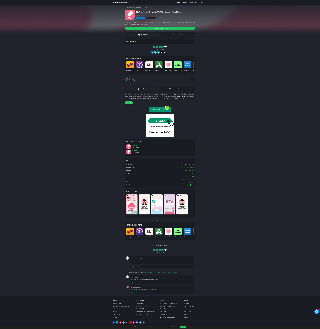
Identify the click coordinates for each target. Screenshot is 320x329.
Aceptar (183, 326)
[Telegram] (123, 322)
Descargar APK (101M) (160, 28)
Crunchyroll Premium (141, 306)
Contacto (114, 311)
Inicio (178, 2)
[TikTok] (127, 322)
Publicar (189, 269)
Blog (201, 2)
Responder (134, 282)
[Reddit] (143, 322)
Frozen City (163, 308)
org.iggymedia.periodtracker (186, 167)
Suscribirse (141, 18)
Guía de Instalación (177, 35)
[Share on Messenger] (152, 52)
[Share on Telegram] (158, 52)
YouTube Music (188, 311)
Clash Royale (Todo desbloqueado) (145, 311)
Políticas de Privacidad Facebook (120, 306)
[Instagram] (133, 322)
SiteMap (114, 317)
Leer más (129, 102)
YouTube (186, 314)
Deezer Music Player (189, 306)
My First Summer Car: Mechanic (168, 317)
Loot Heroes (163, 311)
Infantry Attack (164, 314)
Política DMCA (116, 314)
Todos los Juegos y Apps (142, 314)
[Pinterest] (130, 322)
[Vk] (140, 322)
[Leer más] (160, 102)
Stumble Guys (187, 303)
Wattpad (186, 308)
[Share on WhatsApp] (155, 52)
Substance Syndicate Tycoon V (168, 306)
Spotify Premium (140, 303)
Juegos (185, 2)
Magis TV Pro (187, 317)
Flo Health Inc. (140, 15)
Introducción (142, 89)
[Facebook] (113, 322)
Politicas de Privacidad (172, 326)
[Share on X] (161, 52)
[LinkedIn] (137, 322)
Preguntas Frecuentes (177, 89)
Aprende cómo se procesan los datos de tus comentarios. (165, 272)
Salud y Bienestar (189, 170)
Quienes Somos (116, 303)
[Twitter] (117, 322)
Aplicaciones (193, 2)
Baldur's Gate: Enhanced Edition (168, 303)
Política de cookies (117, 308)
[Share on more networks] (164, 52)
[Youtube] (120, 322)
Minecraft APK (140, 308)
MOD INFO (142, 35)
